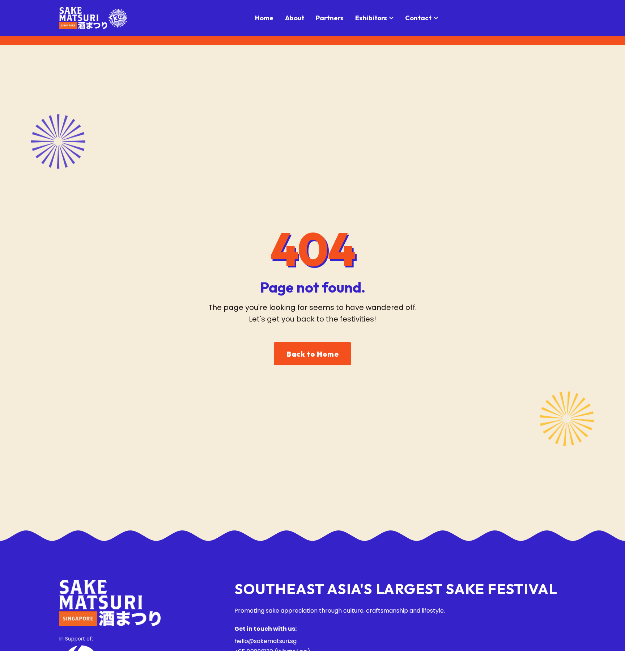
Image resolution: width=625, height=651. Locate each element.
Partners (330, 18)
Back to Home (312, 353)
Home (264, 18)
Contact (418, 18)
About (294, 18)
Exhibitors (371, 18)
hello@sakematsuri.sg (265, 641)
